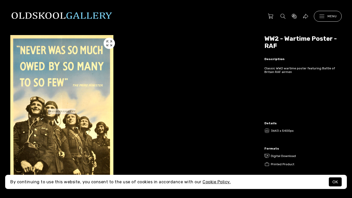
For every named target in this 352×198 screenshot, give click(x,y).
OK (335, 182)
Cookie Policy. (217, 181)
